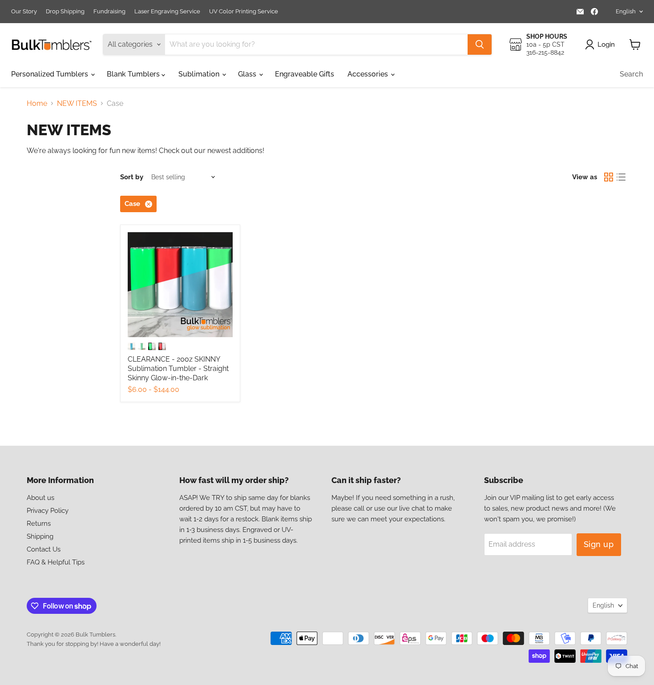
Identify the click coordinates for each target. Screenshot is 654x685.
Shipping (40, 536)
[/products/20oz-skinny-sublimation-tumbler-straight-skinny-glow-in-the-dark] (180, 284)
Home (37, 104)
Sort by (131, 177)
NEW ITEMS (77, 104)
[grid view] (608, 177)
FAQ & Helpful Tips (56, 562)
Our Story (24, 11)
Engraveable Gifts (304, 74)
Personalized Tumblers (50, 74)
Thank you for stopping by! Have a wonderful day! (94, 644)
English (626, 11)
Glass (248, 74)
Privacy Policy (48, 511)
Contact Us (44, 549)
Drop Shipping (65, 11)
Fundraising (109, 11)
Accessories (368, 74)
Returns (39, 524)
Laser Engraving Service (167, 11)
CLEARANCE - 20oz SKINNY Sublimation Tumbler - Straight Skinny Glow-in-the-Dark (178, 368)
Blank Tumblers (134, 74)
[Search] (480, 44)
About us (40, 498)
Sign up (599, 544)
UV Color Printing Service (243, 11)
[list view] (621, 177)
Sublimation (199, 74)
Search (631, 74)
